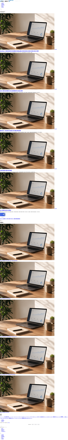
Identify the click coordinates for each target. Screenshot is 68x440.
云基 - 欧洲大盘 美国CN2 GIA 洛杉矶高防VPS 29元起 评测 (11, 90)
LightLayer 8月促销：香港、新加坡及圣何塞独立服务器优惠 (7, 374)
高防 (29, 418)
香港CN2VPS (17, 418)
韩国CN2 (2, 418)
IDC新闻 (2, 7)
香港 (6, 418)
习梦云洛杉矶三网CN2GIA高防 (6, 170)
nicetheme (9, 422)
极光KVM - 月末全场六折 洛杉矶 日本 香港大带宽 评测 (10, 130)
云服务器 (56, 49)
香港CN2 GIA (14, 418)
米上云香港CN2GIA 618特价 (5, 210)
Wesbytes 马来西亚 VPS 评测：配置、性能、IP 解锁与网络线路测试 (10, 218)
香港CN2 (11, 418)
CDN (2, 437)
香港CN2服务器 (20, 418)
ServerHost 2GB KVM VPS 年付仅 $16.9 (5, 298)
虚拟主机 (2, 3)
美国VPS (54, 416)
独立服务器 (2, 4)
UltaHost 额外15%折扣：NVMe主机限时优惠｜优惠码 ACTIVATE (8, 336)
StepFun (38, 424)
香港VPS (24, 418)
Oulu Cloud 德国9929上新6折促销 (4, 412)
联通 (62, 416)
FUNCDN (35, 424)
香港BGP (8, 418)
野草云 (32, 424)
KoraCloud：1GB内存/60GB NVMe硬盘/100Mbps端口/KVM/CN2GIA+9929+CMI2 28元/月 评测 (19, 51)
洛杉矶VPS (42, 416)
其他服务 (2, 6)
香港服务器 (27, 418)
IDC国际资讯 (6, 416)
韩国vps (4, 418)
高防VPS (31, 418)
